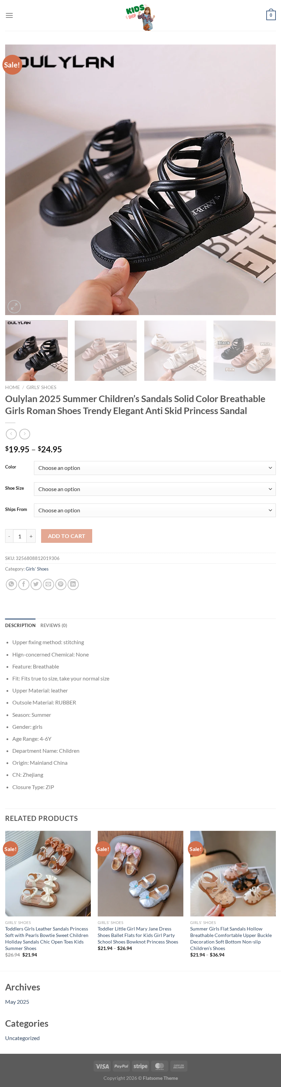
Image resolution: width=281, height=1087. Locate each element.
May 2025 (17, 1001)
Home (12, 387)
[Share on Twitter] (36, 584)
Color (10, 467)
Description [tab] (20, 625)
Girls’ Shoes (41, 387)
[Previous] (19, 180)
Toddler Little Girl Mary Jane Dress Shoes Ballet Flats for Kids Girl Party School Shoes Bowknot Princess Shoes (138, 935)
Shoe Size (14, 488)
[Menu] (9, 15)
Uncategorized (22, 1038)
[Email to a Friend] (48, 584)
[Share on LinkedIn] (73, 584)
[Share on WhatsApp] (11, 584)
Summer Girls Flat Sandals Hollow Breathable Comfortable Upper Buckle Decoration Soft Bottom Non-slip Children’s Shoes (231, 938)
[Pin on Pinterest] (60, 584)
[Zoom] (14, 306)
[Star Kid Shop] (140, 15)
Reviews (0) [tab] (54, 625)
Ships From (16, 509)
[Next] (262, 180)
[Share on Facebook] (23, 584)
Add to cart (67, 536)
